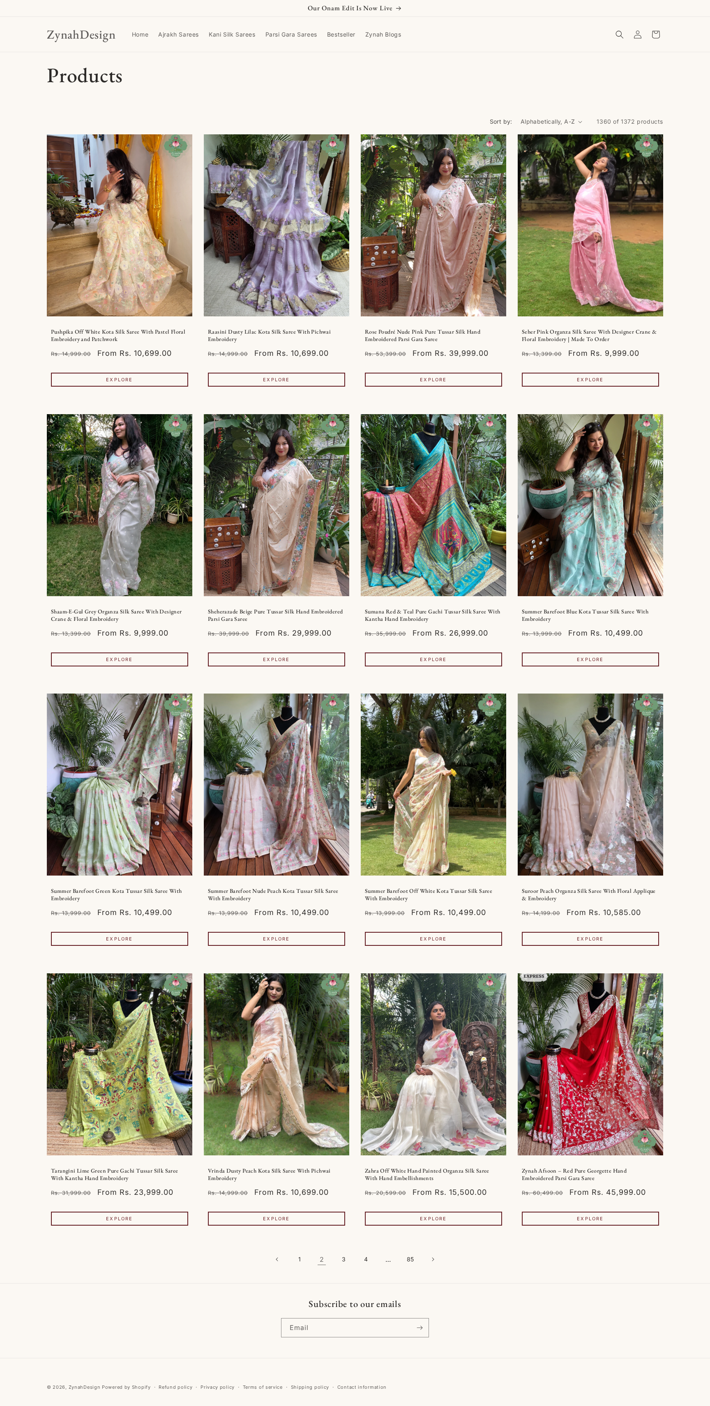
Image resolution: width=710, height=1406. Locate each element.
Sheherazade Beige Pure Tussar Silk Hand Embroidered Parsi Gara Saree (275, 614)
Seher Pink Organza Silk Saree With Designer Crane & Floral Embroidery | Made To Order (589, 335)
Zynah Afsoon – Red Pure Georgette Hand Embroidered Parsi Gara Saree (574, 1174)
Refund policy (175, 1387)
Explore (119, 380)
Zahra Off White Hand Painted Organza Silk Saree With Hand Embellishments (427, 1174)
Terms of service (263, 1387)
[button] (620, 34)
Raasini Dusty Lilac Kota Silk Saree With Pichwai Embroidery (269, 335)
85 (410, 1259)
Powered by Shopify (126, 1387)
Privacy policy (218, 1387)
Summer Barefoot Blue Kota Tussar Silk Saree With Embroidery (585, 614)
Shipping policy (310, 1387)
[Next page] (433, 1259)
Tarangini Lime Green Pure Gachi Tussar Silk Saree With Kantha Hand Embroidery (114, 1174)
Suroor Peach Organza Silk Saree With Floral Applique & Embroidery (589, 894)
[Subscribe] (419, 1327)
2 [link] (322, 1259)
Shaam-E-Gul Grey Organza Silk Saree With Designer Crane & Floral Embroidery (116, 614)
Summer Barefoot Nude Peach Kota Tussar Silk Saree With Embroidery (273, 894)
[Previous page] (277, 1259)
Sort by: (501, 121)
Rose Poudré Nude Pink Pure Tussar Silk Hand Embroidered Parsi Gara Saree (422, 335)
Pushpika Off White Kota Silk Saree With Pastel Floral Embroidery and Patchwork (118, 335)
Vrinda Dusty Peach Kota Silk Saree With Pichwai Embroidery (269, 1174)
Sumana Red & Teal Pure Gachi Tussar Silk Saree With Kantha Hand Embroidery (432, 614)
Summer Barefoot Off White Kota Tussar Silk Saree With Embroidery (428, 894)
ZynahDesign (85, 1387)
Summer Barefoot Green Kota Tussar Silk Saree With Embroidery (116, 894)
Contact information (362, 1387)
